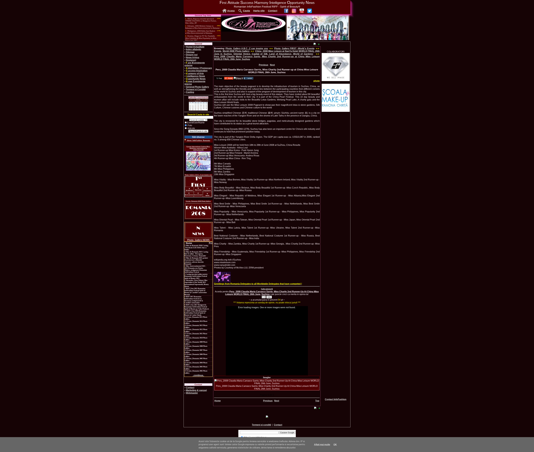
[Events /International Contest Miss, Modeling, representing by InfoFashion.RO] (198, 161)
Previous (263, 65)
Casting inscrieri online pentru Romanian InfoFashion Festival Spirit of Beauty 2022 (195, 276)
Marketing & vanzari (196, 390)
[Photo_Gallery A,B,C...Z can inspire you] (198, 186)
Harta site (259, 10)
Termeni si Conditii (196, 89)
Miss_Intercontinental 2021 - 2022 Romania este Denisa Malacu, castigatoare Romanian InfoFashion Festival (195, 269)
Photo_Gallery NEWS (198, 240)
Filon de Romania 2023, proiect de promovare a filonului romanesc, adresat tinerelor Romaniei (196, 261)
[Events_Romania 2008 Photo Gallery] (198, 211)
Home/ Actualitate (195, 47)
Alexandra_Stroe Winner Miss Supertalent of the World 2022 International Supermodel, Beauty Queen (196, 283)
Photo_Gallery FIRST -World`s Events (294, 48)
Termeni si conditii (261, 425)
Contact (272, 10)
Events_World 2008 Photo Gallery (231, 51)
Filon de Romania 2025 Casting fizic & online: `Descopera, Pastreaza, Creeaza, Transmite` (196, 254)
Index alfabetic (193, 49)
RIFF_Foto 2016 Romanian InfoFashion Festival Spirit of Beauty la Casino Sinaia (195, 313)
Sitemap (190, 52)
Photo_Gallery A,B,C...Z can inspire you (198, 175)
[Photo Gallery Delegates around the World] (222, 277)
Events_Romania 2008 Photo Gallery (198, 201)
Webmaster (192, 393)
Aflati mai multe (322, 444)
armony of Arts (195, 73)
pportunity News (196, 79)
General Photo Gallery (197, 87)
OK (335, 444)
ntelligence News (195, 76)
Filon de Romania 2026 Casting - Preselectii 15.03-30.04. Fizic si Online (196, 248)
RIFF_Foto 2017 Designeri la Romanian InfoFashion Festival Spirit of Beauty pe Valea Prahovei (196, 307)
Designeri (191, 60)
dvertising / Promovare (199, 68)
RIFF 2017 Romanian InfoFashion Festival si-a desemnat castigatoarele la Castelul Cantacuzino (193, 300)
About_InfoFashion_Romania (198, 140)
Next (272, 65)
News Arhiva (192, 57)
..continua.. (198, 375)
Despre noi (191, 55)
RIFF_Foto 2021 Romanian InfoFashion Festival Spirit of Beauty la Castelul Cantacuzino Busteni (195, 292)
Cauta (246, 10)
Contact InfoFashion (335, 399)
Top (317, 401)
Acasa (231, 10)
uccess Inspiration (196, 71)
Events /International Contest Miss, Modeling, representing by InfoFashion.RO (198, 148)
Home (217, 401)
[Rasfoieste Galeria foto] (253, 31)
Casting (190, 92)
